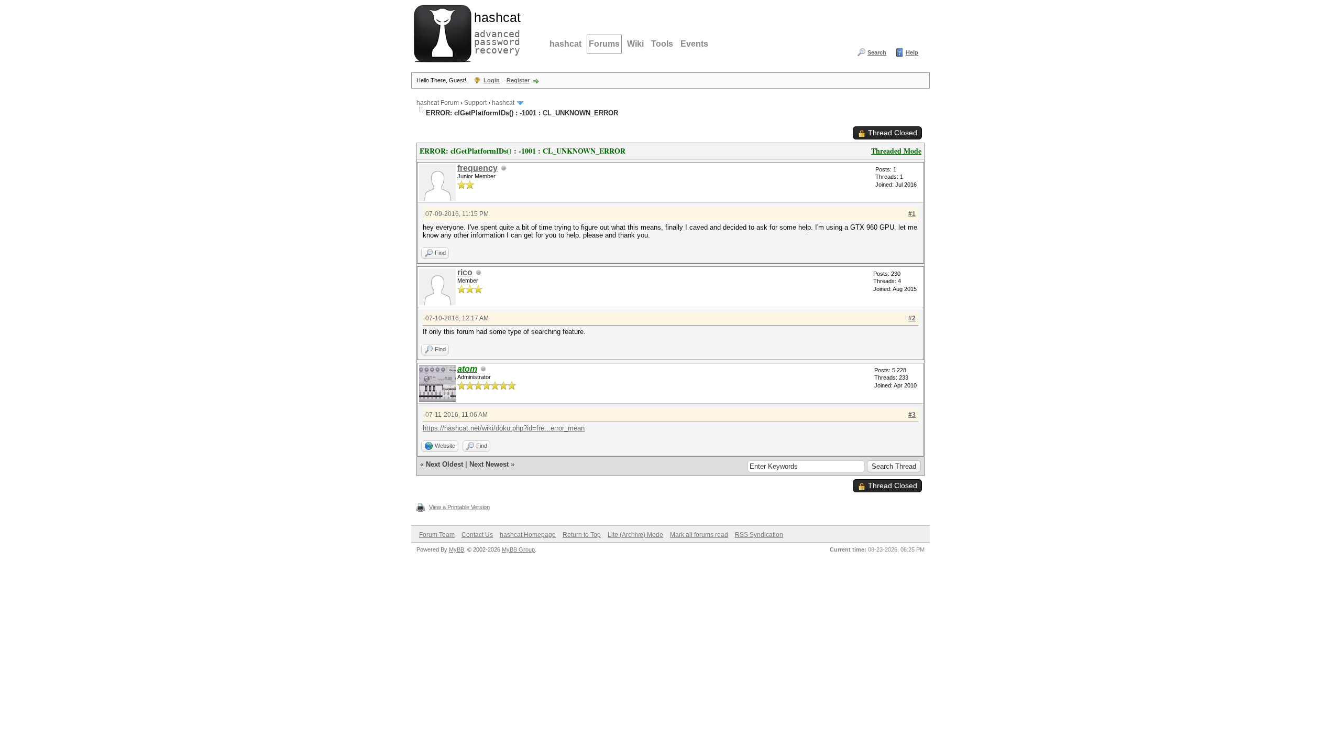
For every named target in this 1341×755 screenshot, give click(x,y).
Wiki (635, 43)
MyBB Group (518, 549)
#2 (912, 318)
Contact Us (477, 534)
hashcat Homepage (528, 534)
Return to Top (582, 534)
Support (475, 102)
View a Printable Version (459, 507)
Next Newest (489, 464)
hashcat (565, 43)
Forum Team (437, 534)
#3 (912, 414)
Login (491, 80)
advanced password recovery (495, 32)
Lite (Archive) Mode (635, 534)
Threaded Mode (896, 150)
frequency (477, 168)
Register (518, 80)
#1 (912, 214)
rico (464, 272)
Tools (662, 43)
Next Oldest (444, 464)
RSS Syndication (759, 534)
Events (694, 43)
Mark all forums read (699, 534)
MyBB (456, 549)
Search (876, 52)
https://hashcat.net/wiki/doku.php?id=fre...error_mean (504, 428)
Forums (604, 43)
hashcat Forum (437, 102)
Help (912, 52)
